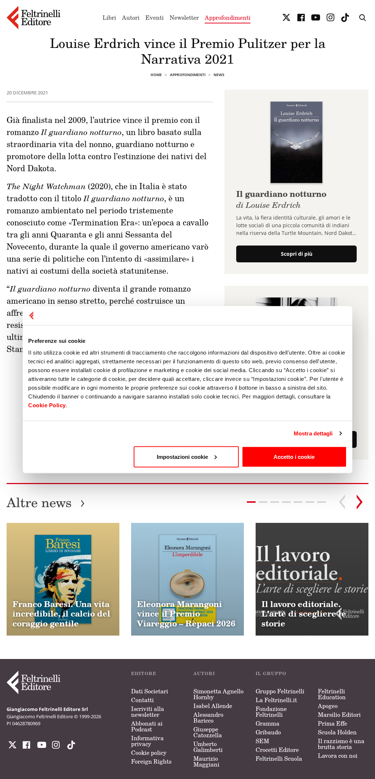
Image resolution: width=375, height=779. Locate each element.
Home (156, 74)
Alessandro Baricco (208, 717)
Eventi (154, 17)
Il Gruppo (271, 673)
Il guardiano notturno (281, 198)
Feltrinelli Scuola (279, 758)
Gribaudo (268, 732)
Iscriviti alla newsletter (147, 711)
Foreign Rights (151, 761)
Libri (109, 17)
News (219, 74)
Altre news (46, 502)
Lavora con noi (337, 755)
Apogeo (328, 705)
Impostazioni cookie (182, 456)
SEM (262, 741)
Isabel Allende (212, 705)
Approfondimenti (227, 17)
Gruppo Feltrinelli (280, 691)
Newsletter (184, 17)
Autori (131, 17)
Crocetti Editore (277, 749)
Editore (143, 673)
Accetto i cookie (294, 456)
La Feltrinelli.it (276, 700)
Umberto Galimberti (208, 746)
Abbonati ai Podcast (147, 726)
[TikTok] (345, 17)
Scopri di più (296, 253)
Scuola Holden (337, 732)
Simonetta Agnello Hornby (218, 694)
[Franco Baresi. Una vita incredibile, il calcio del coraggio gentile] (63, 579)
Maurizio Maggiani (206, 761)
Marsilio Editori (339, 714)
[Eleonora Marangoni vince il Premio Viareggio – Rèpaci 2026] (187, 579)
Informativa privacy (147, 741)
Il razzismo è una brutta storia (341, 744)
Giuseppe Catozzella (207, 732)
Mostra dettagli (313, 433)
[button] (263, 502)
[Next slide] (359, 502)
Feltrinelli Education (332, 694)
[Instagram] (69, 745)
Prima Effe (332, 723)
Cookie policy (149, 752)
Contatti (142, 700)
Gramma (267, 723)
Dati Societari (149, 691)
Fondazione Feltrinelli (271, 711)
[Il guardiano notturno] (296, 142)
